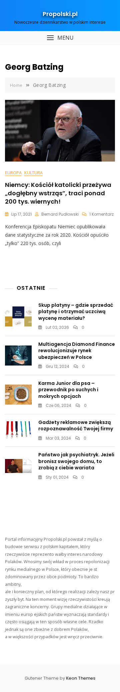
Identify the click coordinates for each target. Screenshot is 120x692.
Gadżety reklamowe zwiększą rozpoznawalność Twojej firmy (75, 425)
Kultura (33, 173)
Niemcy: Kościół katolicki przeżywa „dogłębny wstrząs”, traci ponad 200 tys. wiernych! (58, 193)
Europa (13, 173)
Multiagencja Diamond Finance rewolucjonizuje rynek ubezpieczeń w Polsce (76, 351)
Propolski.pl (60, 14)
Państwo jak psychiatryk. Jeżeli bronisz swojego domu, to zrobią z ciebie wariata (76, 461)
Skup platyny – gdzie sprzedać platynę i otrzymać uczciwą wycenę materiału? (75, 311)
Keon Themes (80, 678)
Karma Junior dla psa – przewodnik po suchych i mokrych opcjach (68, 390)
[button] (60, 38)
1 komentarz (101, 214)
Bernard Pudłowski (60, 214)
